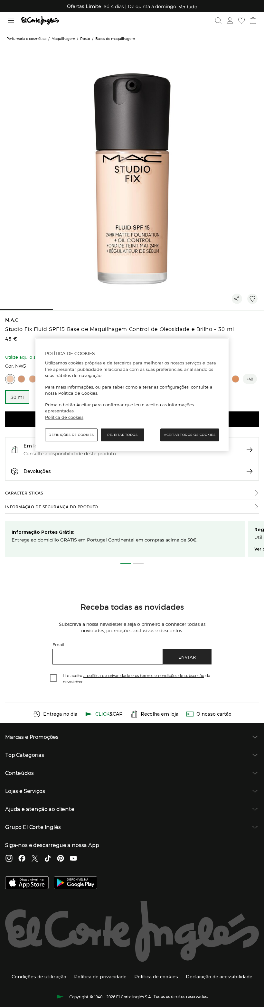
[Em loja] (249, 450)
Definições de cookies (71, 435)
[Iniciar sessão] (230, 20)
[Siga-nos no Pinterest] (60, 858)
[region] (132, 395)
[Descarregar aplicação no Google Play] (75, 883)
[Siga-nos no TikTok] (48, 858)
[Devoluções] (249, 471)
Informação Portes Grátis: (43, 532)
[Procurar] (218, 20)
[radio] (10, 379)
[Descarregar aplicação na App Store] (27, 883)
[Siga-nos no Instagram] (9, 858)
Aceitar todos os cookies (189, 435)
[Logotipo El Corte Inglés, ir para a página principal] (40, 20)
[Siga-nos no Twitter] (35, 858)
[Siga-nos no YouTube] (73, 858)
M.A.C (11, 320)
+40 (250, 378)
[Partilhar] (237, 299)
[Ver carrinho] (253, 20)
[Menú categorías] (11, 20)
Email (58, 644)
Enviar (187, 657)
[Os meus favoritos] (241, 20)
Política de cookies (64, 417)
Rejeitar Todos (122, 435)
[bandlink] (188, 6)
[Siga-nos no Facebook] (22, 858)
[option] (17, 397)
